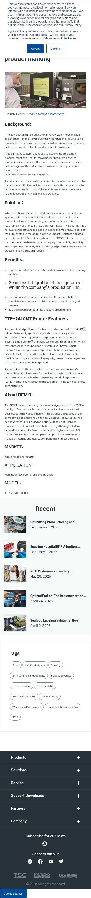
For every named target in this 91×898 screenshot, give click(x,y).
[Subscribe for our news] (44, 843)
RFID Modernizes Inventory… (51, 571)
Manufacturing (55, 113)
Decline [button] (55, 48)
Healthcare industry (23, 696)
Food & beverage (36, 113)
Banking (55, 665)
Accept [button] (35, 48)
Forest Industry (21, 685)
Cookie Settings (13, 893)
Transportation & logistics (62, 706)
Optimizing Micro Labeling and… (53, 522)
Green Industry (44, 685)
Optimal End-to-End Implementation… (58, 596)
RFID (15, 717)
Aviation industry (35, 665)
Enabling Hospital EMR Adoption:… (55, 546)
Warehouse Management (26, 706)
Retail (15, 665)
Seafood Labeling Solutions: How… (55, 620)
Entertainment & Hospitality (28, 675)
